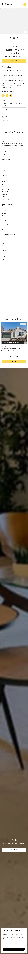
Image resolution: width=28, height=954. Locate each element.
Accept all (14, 949)
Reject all (14, 942)
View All (14, 361)
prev (12, 38)
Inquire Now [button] (14, 60)
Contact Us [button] (14, 849)
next (16, 38)
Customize (14, 946)
